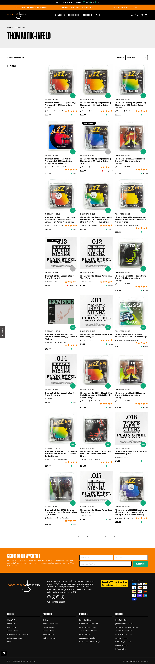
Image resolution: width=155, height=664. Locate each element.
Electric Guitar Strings (87, 627)
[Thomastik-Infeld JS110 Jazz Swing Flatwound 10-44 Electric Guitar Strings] (96, 80)
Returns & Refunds (50, 623)
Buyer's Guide (48, 634)
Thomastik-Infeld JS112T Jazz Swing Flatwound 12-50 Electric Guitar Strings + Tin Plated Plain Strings (96, 219)
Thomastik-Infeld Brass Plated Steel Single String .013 (61, 277)
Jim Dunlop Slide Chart (124, 623)
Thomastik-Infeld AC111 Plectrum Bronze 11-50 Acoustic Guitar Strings (130, 161)
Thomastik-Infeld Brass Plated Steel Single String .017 (96, 511)
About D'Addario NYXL (123, 631)
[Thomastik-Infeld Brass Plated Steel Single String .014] (61, 370)
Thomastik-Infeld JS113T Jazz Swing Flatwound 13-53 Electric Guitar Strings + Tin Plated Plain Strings (131, 512)
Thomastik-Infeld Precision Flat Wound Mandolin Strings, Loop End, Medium (61, 336)
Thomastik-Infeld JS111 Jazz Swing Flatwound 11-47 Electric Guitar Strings (60, 105)
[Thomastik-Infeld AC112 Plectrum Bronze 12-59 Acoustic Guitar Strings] (131, 370)
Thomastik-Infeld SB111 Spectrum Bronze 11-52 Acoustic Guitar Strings (95, 453)
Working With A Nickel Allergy (126, 627)
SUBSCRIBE (140, 564)
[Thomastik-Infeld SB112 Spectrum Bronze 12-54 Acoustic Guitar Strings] (131, 253)
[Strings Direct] (17, 15)
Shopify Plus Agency (133, 661)
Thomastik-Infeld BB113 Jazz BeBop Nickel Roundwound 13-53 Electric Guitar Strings (61, 453)
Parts (98, 15)
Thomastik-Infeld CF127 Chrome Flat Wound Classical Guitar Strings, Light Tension (61, 512)
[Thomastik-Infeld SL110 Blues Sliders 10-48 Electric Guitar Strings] (131, 311)
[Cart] (146, 15)
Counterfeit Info (121, 645)
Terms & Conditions (14, 631)
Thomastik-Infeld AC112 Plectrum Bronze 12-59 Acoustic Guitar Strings (130, 395)
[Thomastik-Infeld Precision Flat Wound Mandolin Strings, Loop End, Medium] (61, 311)
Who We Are (12, 620)
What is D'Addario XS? (123, 634)
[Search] (132, 15)
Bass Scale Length (122, 638)
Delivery (46, 620)
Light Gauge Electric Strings (89, 642)
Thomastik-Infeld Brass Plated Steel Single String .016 (131, 452)
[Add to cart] (73, 95)
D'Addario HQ (120, 649)
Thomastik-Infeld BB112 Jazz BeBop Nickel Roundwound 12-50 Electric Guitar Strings (96, 395)
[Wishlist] (137, 15)
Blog (9, 642)
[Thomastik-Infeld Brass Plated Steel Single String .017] (96, 487)
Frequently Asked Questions (18, 634)
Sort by (120, 57)
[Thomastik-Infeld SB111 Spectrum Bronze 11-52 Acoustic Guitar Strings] (96, 428)
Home (9, 27)
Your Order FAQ (49, 627)
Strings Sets (60, 15)
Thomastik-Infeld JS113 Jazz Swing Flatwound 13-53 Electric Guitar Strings (95, 161)
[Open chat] (4, 653)
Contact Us (11, 623)
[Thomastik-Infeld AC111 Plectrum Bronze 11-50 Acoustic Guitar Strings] (131, 136)
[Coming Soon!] (108, 151)
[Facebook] (49, 597)
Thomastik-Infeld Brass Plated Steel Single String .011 (96, 335)
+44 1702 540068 (58, 602)
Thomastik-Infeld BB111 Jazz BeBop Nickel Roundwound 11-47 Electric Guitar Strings (131, 219)
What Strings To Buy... (123, 642)
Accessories (87, 15)
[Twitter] (53, 597)
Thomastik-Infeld (19, 27)
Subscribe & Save (50, 638)
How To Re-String (121, 620)
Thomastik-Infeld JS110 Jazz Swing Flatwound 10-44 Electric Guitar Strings (95, 105)
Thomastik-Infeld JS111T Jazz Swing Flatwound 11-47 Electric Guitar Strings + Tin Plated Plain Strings (60, 219)
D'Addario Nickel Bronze (88, 623)
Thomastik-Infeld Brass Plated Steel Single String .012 (96, 277)
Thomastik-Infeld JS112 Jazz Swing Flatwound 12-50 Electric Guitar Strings (130, 105)
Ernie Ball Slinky (85, 620)
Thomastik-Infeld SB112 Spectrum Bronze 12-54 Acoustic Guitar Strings (130, 278)
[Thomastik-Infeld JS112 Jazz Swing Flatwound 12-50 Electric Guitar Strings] (131, 80)
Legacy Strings (84, 634)
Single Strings (73, 15)
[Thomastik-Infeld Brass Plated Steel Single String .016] (131, 428)
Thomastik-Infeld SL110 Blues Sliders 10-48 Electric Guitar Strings (131, 335)
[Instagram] (58, 597)
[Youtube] (62, 597)
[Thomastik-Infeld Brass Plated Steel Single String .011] (96, 311)
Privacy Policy (12, 627)
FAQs (8, 661)
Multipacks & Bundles (87, 638)
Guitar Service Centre (15, 638)
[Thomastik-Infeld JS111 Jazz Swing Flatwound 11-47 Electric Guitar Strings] (61, 80)
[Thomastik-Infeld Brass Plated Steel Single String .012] (96, 253)
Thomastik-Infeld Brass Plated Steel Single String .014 (61, 394)
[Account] (141, 15)
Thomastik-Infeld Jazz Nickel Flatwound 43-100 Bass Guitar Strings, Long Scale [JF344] (58, 161)
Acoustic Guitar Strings (88, 631)
